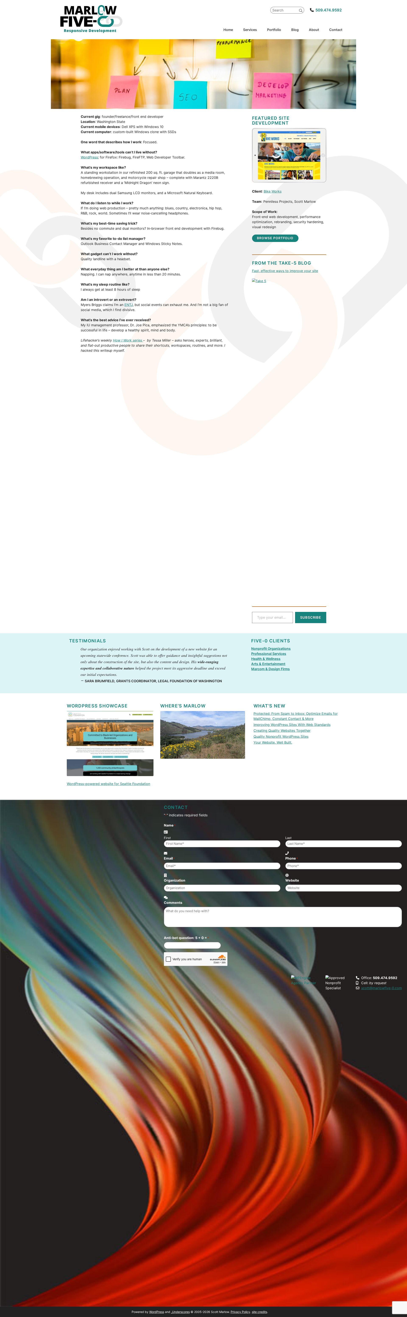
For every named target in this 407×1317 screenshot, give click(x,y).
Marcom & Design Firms (270, 669)
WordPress (89, 157)
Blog (295, 30)
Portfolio (274, 30)
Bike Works (273, 191)
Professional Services (268, 654)
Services (250, 30)
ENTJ (128, 305)
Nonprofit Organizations (271, 648)
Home (228, 30)
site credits (259, 1312)
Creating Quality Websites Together (282, 730)
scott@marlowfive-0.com (381, 988)
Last (288, 838)
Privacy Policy (240, 1312)
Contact (335, 30)
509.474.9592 (328, 10)
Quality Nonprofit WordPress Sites (281, 736)
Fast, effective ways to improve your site (285, 271)
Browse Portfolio (275, 238)
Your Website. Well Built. (273, 742)
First (167, 838)
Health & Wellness (265, 659)
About (314, 30)
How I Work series (128, 340)
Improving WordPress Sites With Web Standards (292, 724)
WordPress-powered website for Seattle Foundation (108, 784)
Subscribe (310, 617)
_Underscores (180, 1312)
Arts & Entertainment (268, 664)
